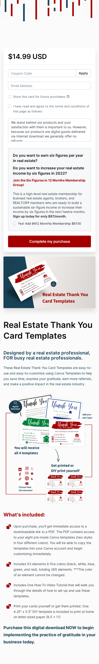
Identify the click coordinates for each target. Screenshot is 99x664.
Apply (83, 73)
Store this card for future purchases (41, 96)
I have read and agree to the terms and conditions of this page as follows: (51, 108)
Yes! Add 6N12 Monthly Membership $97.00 (49, 223)
